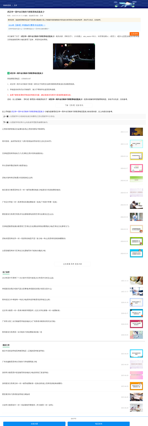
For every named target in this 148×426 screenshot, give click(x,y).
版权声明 (73, 418)
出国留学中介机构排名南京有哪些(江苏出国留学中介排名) (32, 116)
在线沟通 (34, 424)
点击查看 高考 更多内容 (72, 264)
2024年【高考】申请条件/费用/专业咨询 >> (26, 25)
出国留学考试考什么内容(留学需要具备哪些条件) (29, 122)
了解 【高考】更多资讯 (74, 105)
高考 (15, 5)
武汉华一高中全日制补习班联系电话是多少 (27, 111)
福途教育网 (7, 5)
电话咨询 (98, 424)
